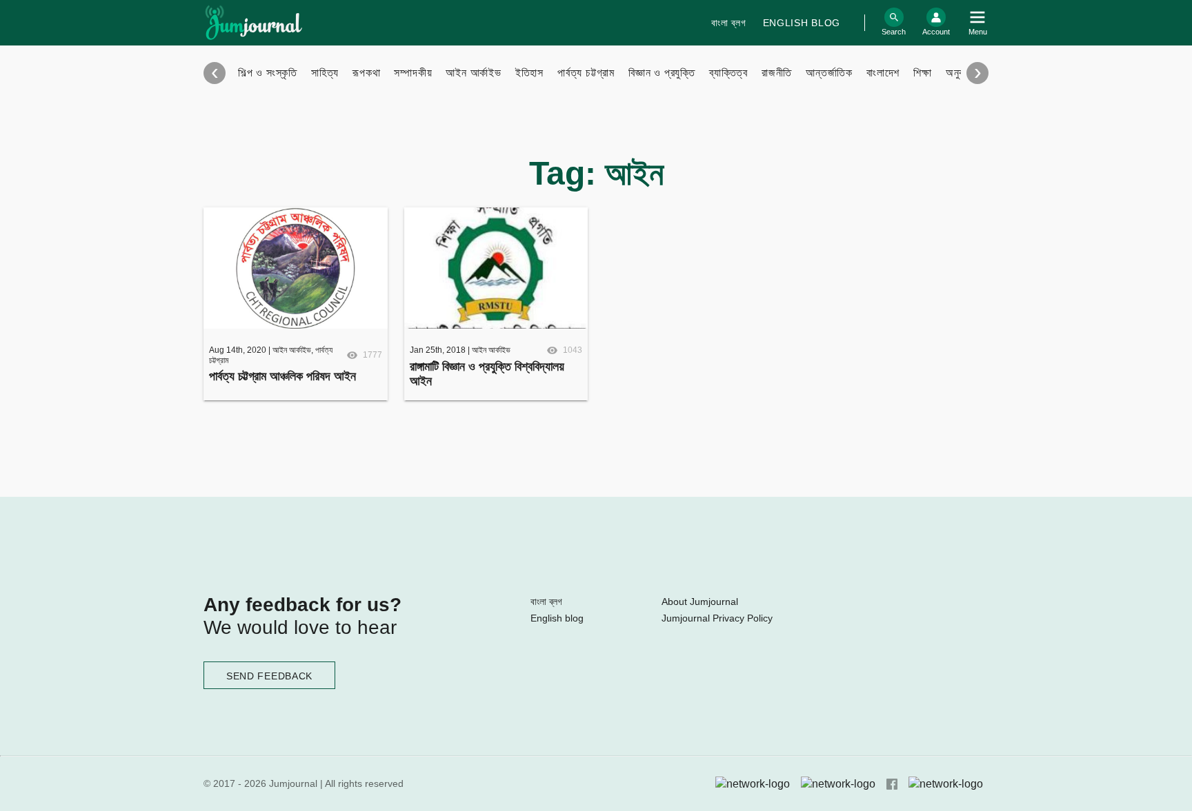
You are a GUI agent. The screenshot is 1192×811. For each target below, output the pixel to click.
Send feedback (269, 675)
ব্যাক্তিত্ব (728, 73)
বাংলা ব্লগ (728, 22)
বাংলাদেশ (883, 73)
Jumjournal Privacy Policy (717, 618)
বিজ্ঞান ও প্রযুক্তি (661, 73)
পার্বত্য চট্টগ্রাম (586, 73)
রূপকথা (366, 73)
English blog (801, 22)
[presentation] (214, 73)
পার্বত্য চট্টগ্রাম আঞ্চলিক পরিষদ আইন (282, 376)
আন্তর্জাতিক (829, 73)
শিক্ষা (922, 73)
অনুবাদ (958, 73)
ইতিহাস (529, 73)
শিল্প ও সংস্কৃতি (267, 73)
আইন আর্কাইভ (473, 73)
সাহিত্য (325, 73)
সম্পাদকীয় (413, 73)
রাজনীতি (777, 73)
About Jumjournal (700, 601)
